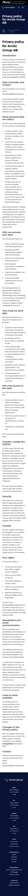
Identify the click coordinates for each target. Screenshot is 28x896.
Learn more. (21, 3)
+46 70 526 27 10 (14, 831)
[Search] (18, 7)
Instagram (14, 857)
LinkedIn (14, 854)
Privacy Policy (14, 841)
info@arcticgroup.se (14, 885)
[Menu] (22, 7)
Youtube (14, 861)
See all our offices (14, 874)
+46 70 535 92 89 (14, 818)
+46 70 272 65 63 (14, 792)
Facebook (14, 859)
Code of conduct (14, 846)
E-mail (14, 794)
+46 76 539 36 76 (14, 805)
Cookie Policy (14, 844)
